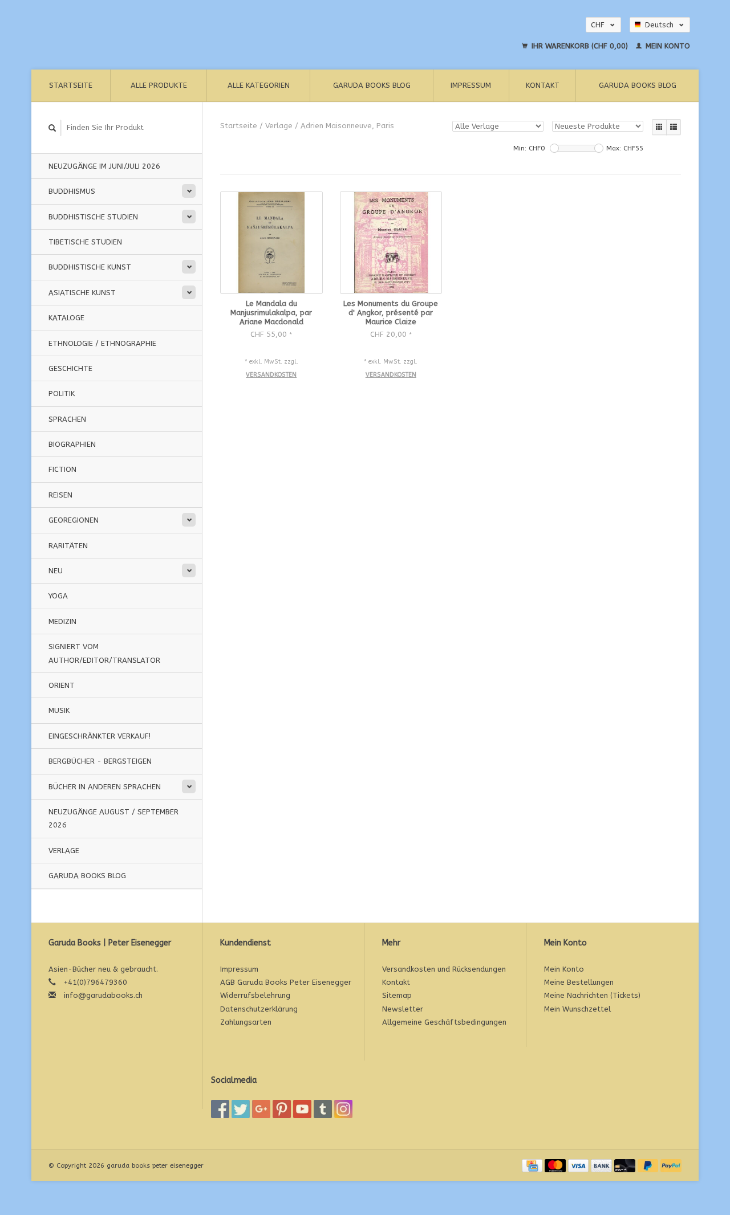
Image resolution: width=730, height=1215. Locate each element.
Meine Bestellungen (579, 982)
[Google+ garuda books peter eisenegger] (261, 1109)
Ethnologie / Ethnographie (102, 343)
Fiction (62, 469)
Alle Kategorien (259, 85)
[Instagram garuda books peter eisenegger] (343, 1109)
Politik (61, 393)
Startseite (70, 85)
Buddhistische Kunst (89, 267)
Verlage (63, 850)
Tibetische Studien (85, 242)
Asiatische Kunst (82, 292)
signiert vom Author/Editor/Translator (104, 653)
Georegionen (73, 520)
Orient (61, 685)
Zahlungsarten (245, 1022)
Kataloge (66, 317)
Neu (55, 570)
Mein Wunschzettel (577, 1009)
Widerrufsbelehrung (255, 995)
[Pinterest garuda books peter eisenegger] (282, 1109)
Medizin (62, 621)
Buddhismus (71, 191)
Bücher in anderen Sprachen (104, 786)
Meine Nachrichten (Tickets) (592, 995)
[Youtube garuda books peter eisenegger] (302, 1109)
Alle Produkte (159, 85)
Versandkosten (271, 374)
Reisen (60, 495)
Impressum (471, 85)
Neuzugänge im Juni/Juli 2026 (104, 166)
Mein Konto (666, 46)
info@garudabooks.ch (103, 995)
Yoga (58, 596)
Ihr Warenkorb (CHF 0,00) (579, 46)
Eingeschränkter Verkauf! (99, 736)
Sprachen (67, 419)
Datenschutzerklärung (259, 1009)
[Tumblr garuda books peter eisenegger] (323, 1109)
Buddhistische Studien (93, 217)
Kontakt (542, 85)
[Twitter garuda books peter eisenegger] (241, 1109)
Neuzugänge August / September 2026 (113, 818)
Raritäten (68, 545)
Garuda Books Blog (372, 85)
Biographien (72, 444)
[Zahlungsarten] (533, 1165)
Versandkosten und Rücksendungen (444, 969)
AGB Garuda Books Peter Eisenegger (285, 982)
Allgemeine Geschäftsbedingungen (444, 1022)
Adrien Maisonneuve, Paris (347, 125)
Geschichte (70, 368)
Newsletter (402, 1009)
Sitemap (397, 995)
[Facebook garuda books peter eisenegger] (220, 1109)
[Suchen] (52, 128)
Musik (59, 710)
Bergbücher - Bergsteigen (100, 761)
